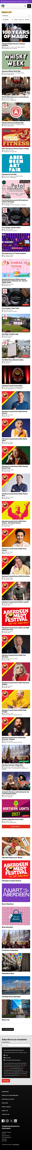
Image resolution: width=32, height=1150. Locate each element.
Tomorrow (21, 19)
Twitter (11, 1121)
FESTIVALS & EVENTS (8, 1099)
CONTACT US (5, 1114)
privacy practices (23, 1075)
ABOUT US (5, 1110)
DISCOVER (5, 1103)
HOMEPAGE (5, 1091)
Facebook (3, 1121)
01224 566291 (6, 1128)
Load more (15, 826)
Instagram (7, 1121)
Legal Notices (16, 1144)
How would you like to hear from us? (14, 1050)
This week (27, 19)
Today (16, 19)
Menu (29, 6)
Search (25, 6)
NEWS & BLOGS (6, 1106)
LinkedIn (15, 1121)
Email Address (6, 1042)
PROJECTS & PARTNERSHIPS (10, 1095)
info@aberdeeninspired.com (11, 1126)
